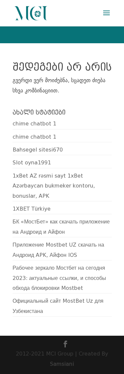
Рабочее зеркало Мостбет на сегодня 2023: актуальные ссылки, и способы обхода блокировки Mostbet (59, 278)
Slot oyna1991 (32, 162)
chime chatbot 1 (34, 123)
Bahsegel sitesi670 (38, 150)
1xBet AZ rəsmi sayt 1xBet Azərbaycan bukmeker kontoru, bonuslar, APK (54, 186)
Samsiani (62, 364)
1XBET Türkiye (32, 209)
